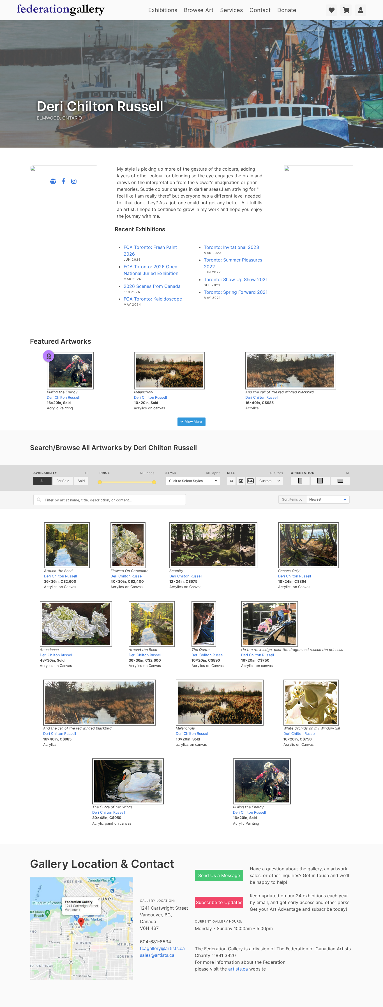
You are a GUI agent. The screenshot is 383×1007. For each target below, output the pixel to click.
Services (231, 10)
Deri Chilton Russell (63, 397)
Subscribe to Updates (219, 902)
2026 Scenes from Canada (152, 286)
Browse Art (198, 10)
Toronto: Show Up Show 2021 (235, 279)
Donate (286, 10)
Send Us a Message (219, 875)
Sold (81, 481)
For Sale (62, 481)
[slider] (100, 482)
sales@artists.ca (157, 955)
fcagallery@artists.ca (162, 948)
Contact (260, 10)
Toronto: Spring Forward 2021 (235, 292)
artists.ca (238, 969)
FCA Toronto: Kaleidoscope (153, 299)
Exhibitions (162, 10)
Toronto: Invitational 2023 (231, 247)
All (42, 481)
